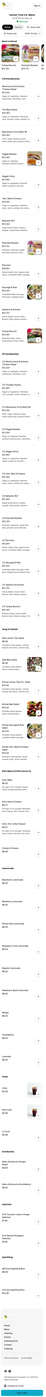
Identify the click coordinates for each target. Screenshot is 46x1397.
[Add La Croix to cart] (38, 1137)
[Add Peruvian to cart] (38, 273)
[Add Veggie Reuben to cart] (38, 162)
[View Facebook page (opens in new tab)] (5, 1371)
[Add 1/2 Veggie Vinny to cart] (38, 460)
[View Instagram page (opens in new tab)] (9, 1371)
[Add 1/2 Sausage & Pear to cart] (38, 571)
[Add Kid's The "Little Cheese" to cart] (38, 832)
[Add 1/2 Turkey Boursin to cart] (38, 615)
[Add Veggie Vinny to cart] (38, 184)
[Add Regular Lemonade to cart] (38, 974)
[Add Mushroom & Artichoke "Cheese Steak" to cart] (38, 96)
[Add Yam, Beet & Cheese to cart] (38, 207)
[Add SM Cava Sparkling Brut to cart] (38, 1274)
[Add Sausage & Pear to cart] (38, 295)
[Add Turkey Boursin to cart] (15, 58)
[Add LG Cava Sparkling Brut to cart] (38, 1295)
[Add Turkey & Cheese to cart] (38, 854)
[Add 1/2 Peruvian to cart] (38, 548)
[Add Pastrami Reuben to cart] (35, 58)
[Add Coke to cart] (38, 1094)
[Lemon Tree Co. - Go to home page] (7, 5)
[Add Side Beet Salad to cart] (38, 668)
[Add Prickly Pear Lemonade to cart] (38, 929)
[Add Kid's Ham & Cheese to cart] (38, 810)
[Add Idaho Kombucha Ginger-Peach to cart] (38, 1169)
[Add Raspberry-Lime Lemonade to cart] (38, 951)
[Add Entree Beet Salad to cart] (38, 712)
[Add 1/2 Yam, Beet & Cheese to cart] (38, 482)
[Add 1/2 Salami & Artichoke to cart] (38, 593)
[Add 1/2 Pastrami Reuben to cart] (38, 526)
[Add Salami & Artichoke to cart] (38, 318)
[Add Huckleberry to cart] (38, 1040)
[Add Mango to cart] (38, 1018)
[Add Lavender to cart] (38, 1062)
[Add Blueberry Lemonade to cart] (38, 907)
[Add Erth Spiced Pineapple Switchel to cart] (38, 1243)
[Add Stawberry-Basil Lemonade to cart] (38, 996)
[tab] (7, 27)
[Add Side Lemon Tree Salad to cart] (38, 646)
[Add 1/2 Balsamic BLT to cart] (38, 504)
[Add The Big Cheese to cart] (38, 118)
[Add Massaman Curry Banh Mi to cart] (38, 140)
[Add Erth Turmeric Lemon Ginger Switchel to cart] (38, 1221)
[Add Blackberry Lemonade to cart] (38, 885)
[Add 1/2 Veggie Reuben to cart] (38, 437)
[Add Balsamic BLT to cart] (38, 229)
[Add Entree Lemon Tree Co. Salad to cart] (38, 690)
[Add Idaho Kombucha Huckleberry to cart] (38, 1190)
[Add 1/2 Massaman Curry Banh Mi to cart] (38, 415)
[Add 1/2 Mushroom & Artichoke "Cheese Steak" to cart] (38, 371)
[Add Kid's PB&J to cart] (38, 788)
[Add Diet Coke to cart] (38, 1115)
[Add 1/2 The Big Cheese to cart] (38, 393)
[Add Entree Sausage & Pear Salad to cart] (38, 735)
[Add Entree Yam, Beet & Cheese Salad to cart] (38, 756)
